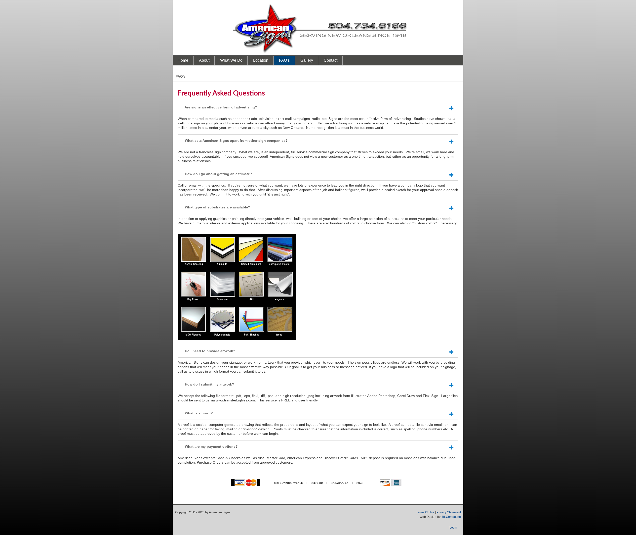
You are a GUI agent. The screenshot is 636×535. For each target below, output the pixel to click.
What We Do (231, 60)
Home (183, 60)
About (204, 60)
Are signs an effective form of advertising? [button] (220, 107)
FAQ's (284, 60)
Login (453, 527)
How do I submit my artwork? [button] (209, 384)
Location (260, 60)
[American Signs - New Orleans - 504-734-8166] (320, 28)
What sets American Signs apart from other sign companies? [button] (236, 141)
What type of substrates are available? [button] (217, 207)
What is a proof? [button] (198, 413)
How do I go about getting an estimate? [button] (218, 174)
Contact (330, 60)
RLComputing (451, 517)
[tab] (318, 107)
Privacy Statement (449, 512)
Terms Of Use (425, 512)
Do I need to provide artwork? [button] (209, 351)
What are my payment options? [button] (211, 446)
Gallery (306, 60)
